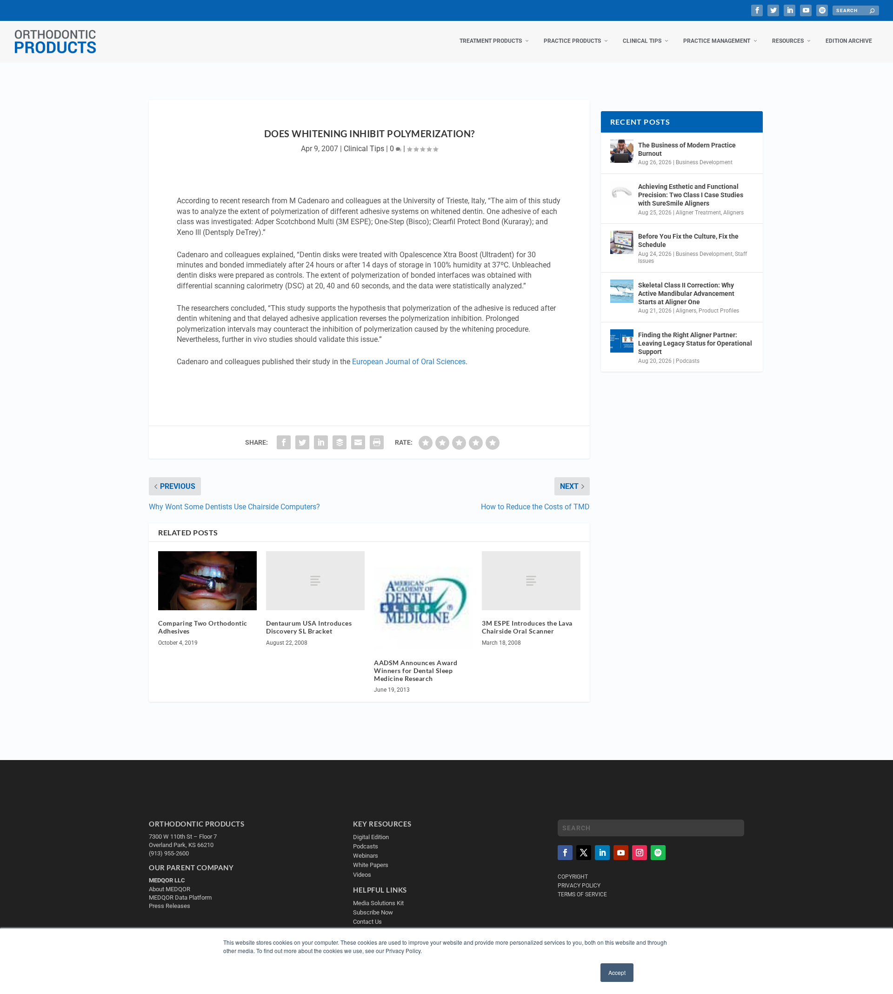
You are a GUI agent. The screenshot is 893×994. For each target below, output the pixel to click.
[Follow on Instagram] (639, 852)
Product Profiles (719, 310)
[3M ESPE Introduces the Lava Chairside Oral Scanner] (531, 580)
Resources (788, 41)
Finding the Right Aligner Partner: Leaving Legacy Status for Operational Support (695, 343)
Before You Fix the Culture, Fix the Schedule (688, 240)
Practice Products (572, 41)
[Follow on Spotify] (658, 852)
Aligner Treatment (698, 212)
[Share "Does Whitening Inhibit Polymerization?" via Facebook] (283, 442)
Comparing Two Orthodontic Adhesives (202, 627)
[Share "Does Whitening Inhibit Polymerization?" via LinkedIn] (321, 442)
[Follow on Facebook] (565, 852)
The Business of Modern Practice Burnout (687, 149)
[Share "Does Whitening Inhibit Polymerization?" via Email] (358, 442)
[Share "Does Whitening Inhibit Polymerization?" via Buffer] (339, 442)
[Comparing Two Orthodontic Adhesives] (207, 580)
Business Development (704, 162)
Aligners (733, 212)
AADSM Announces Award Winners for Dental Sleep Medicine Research (416, 670)
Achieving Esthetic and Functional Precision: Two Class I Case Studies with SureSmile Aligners (690, 195)
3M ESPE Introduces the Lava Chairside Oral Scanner (527, 627)
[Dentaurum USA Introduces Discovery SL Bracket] (315, 580)
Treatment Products (491, 41)
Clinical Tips (642, 41)
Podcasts (688, 361)
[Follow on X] (583, 852)
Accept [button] (617, 972)
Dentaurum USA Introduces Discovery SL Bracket (309, 627)
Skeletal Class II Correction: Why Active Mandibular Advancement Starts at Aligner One (686, 293)
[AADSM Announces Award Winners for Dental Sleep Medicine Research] (423, 600)
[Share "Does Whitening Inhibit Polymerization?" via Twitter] (302, 442)
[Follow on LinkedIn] (602, 852)
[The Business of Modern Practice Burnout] (621, 151)
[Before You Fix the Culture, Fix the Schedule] (621, 242)
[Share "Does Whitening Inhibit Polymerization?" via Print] (376, 442)
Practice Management (716, 41)
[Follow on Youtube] (620, 852)
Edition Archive (849, 41)
